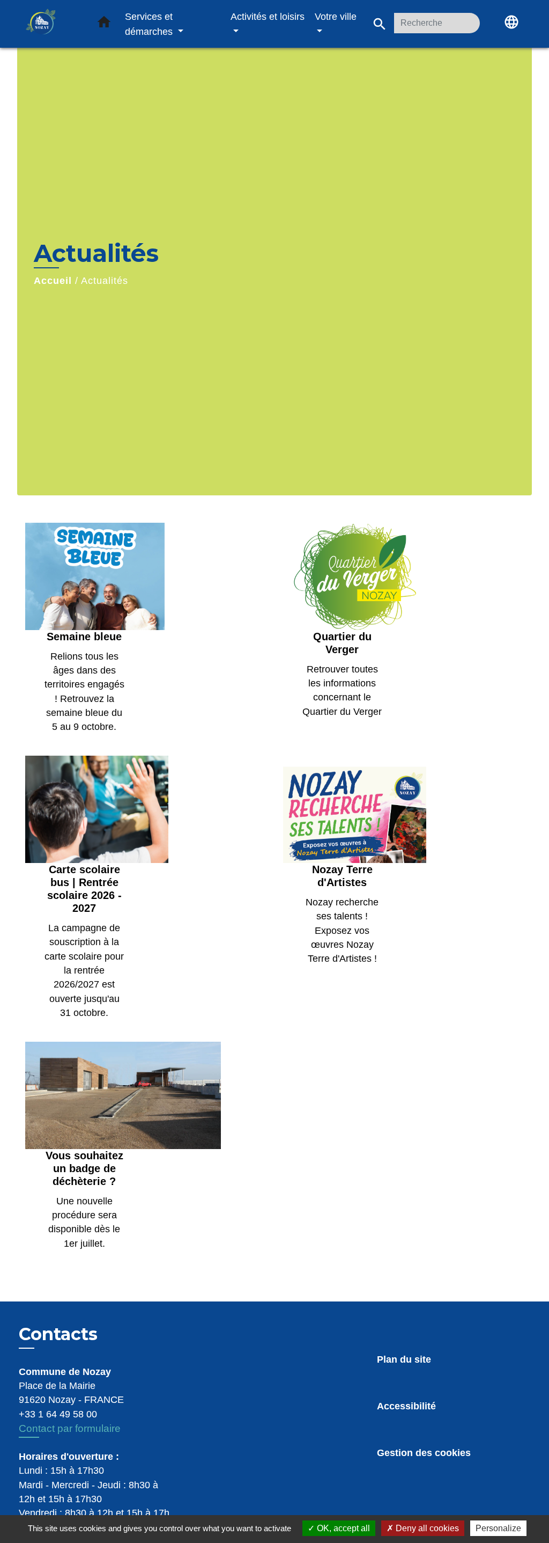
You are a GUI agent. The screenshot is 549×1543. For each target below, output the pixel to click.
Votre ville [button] (336, 16)
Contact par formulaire (70, 1428)
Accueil (53, 280)
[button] (104, 24)
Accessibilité (406, 1406)
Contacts (58, 1334)
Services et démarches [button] (150, 24)
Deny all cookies (426, 1528)
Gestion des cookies (424, 1452)
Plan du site (404, 1359)
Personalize (498, 1528)
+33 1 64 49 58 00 (58, 1414)
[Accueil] (52, 24)
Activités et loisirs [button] (268, 16)
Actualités (104, 280)
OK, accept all (342, 1528)
